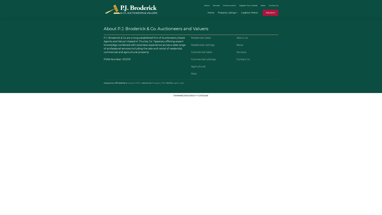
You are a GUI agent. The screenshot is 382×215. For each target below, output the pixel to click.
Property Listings (227, 12)
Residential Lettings (202, 45)
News (263, 5)
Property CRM (159, 83)
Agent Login (178, 83)
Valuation (270, 12)
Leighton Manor (249, 12)
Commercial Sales (201, 52)
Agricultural (198, 66)
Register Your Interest (248, 5)
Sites (194, 73)
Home (211, 12)
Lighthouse (203, 95)
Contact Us (273, 5)
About (207, 5)
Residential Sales (201, 37)
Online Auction (229, 5)
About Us (242, 37)
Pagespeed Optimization (184, 95)
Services (216, 5)
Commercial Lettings (203, 59)
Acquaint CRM (133, 83)
